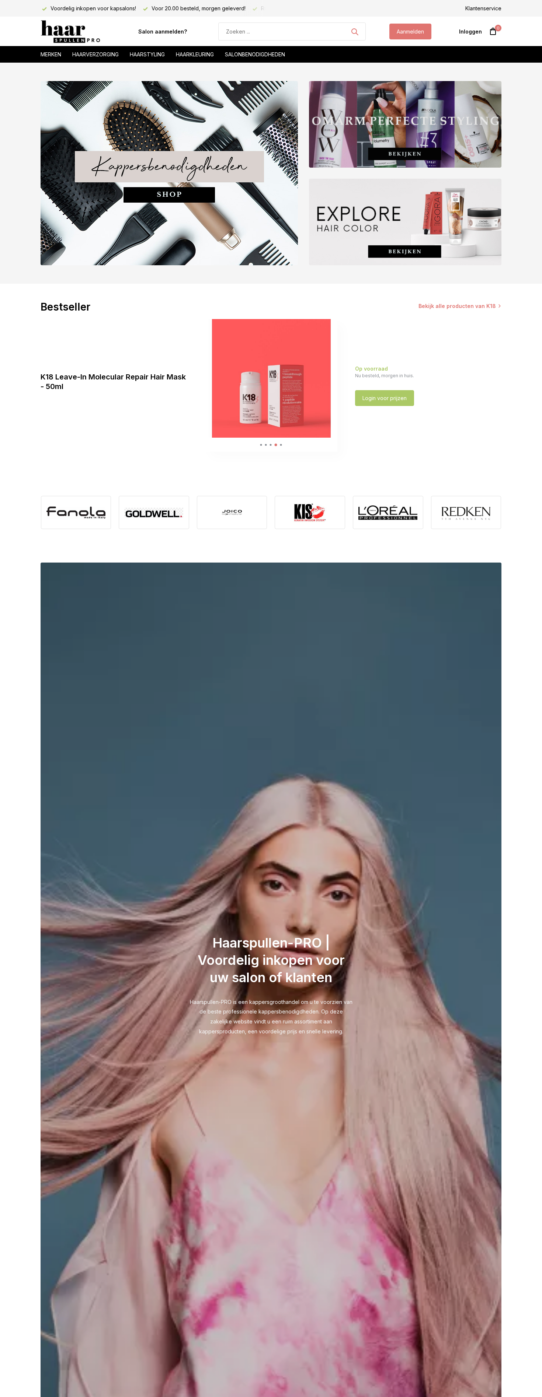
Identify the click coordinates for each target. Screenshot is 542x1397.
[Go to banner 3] (405, 222)
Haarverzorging (95, 54)
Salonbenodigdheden (255, 54)
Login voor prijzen (384, 398)
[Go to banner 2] (405, 124)
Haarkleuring (195, 54)
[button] (260, 445)
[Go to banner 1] (169, 173)
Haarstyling (147, 54)
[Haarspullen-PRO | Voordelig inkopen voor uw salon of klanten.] (77, 32)
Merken (51, 54)
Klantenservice (483, 8)
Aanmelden (410, 31)
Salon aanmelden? (162, 31)
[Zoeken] (354, 31)
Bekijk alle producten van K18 (457, 306)
